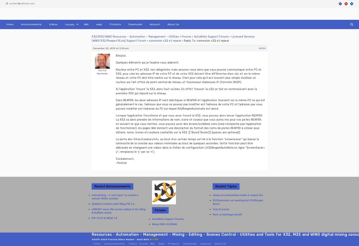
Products (115, 24)
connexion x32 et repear (165, 40)
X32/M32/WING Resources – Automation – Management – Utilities (135, 36)
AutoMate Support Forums (211, 36)
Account (155, 24)
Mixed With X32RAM (164, 224)
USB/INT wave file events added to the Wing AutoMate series (118, 211)
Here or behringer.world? (227, 214)
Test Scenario (221, 209)
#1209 (262, 48)
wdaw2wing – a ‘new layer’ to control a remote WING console (115, 197)
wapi (99, 24)
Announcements (31, 24)
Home (10, 24)
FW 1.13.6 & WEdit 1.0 (104, 218)
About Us (173, 24)
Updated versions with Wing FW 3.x (113, 203)
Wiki (86, 24)
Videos (53, 24)
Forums (69, 24)
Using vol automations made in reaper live (238, 195)
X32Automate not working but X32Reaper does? (238, 202)
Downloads (135, 24)
